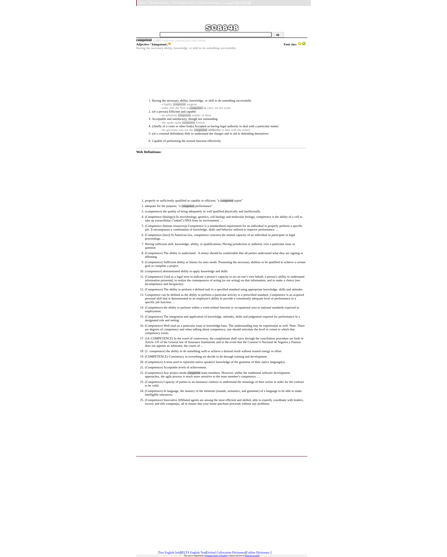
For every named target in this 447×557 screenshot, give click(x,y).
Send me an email (252, 555)
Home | (142, 2)
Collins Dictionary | (209, 2)
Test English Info (169, 552)
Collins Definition (198, 40)
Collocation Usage (182, 40)
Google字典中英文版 (237, 3)
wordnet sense (168, 40)
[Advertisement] (221, 74)
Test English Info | (183, 2)
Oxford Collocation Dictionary (226, 552)
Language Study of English (216, 555)
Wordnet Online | (160, 2)
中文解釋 (157, 40)
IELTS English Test (193, 552)
